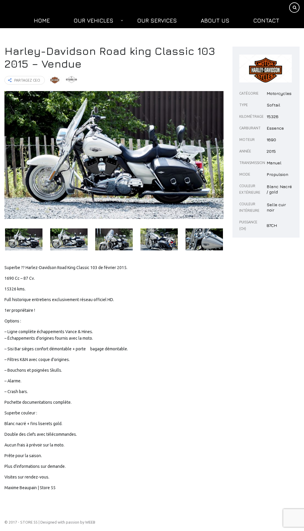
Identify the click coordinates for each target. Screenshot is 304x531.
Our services (157, 20)
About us (215, 20)
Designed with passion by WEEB (67, 522)
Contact (266, 20)
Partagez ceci (27, 80)
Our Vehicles (93, 20)
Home (42, 20)
